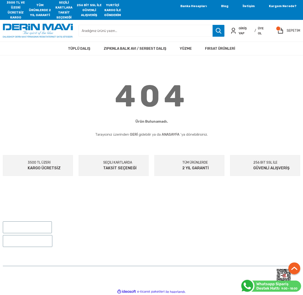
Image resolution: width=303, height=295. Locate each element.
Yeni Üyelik (87, 219)
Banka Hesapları (193, 6)
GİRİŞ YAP (243, 31)
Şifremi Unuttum (92, 233)
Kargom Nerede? (282, 6)
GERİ (134, 134)
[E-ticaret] (151, 292)
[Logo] (38, 31)
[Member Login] (233, 30)
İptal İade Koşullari (244, 233)
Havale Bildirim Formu (171, 233)
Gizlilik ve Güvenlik (244, 226)
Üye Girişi (86, 226)
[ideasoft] (126, 292)
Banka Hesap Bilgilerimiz (249, 240)
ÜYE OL (261, 31)
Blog (224, 6)
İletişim (249, 6)
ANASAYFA (170, 134)
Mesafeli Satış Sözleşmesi (250, 219)
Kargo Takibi (164, 240)
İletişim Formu (165, 226)
